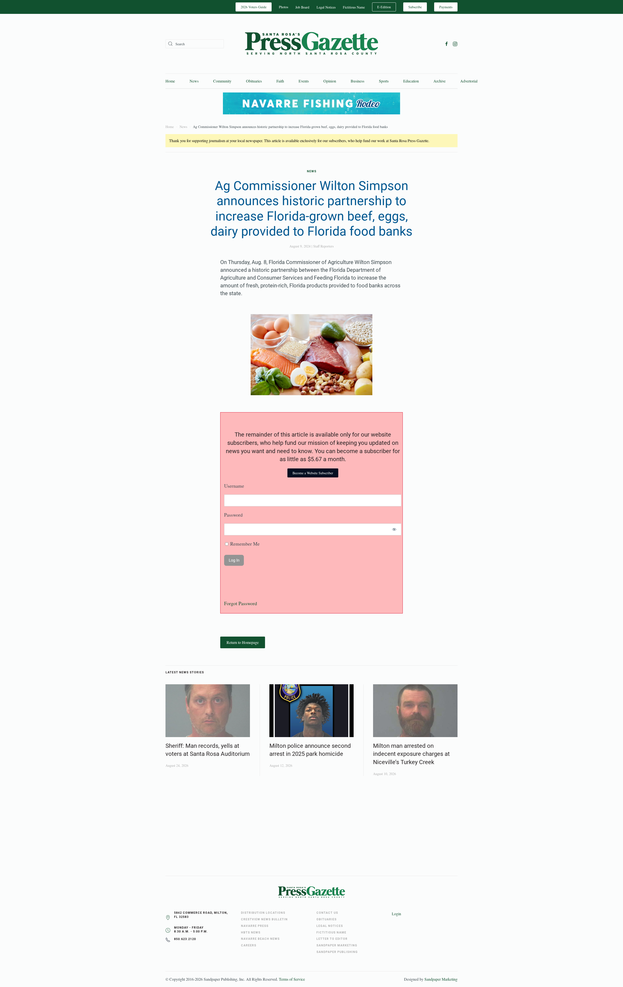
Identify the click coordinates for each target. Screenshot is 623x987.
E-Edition (384, 7)
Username (234, 486)
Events (304, 80)
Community (222, 80)
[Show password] (394, 529)
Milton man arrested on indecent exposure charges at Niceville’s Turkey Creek (411, 754)
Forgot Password (240, 603)
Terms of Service (292, 979)
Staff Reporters (323, 246)
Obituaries (254, 80)
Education (411, 80)
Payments (445, 7)
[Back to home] (311, 43)
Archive (439, 80)
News (194, 80)
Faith (280, 80)
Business (357, 80)
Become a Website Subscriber (313, 473)
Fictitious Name (354, 7)
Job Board (302, 7)
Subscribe (415, 7)
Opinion (329, 80)
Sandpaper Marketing (441, 979)
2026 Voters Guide (253, 7)
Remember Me (244, 543)
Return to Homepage (243, 642)
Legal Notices (326, 7)
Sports (384, 80)
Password (233, 515)
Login (396, 913)
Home (170, 80)
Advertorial (468, 80)
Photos (283, 7)
